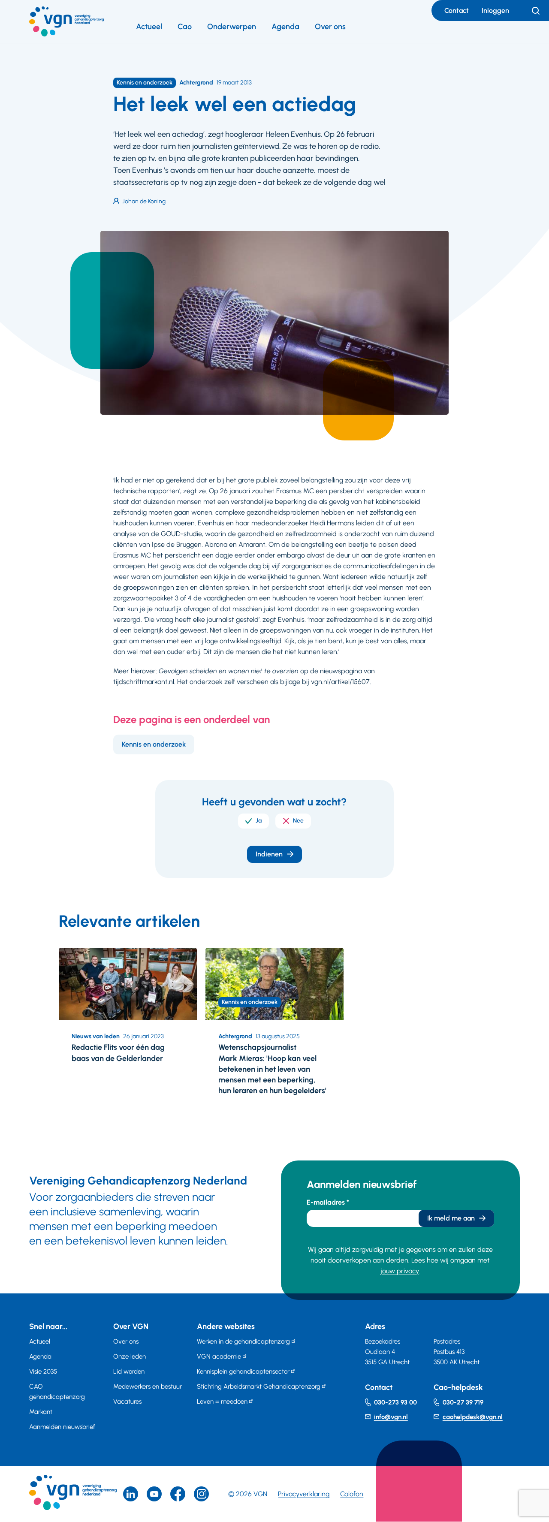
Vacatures (127, 1401)
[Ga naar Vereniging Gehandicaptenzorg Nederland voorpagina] (66, 21)
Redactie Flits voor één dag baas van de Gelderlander (118, 1053)
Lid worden (129, 1371)
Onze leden (129, 1356)
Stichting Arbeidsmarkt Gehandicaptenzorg (258, 1386)
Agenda (285, 26)
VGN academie (219, 1356)
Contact (456, 10)
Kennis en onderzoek (154, 744)
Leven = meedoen (222, 1401)
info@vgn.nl (391, 1417)
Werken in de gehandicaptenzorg (243, 1341)
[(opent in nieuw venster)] (177, 1493)
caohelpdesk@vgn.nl (473, 1417)
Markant (40, 1412)
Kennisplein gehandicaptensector (243, 1371)
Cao (185, 26)
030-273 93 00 (395, 1402)
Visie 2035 (43, 1371)
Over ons (330, 26)
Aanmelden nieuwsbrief (62, 1427)
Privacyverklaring (303, 1494)
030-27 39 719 (463, 1402)
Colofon (351, 1494)
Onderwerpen (231, 26)
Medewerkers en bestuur (147, 1386)
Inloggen (495, 10)
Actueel (149, 26)
